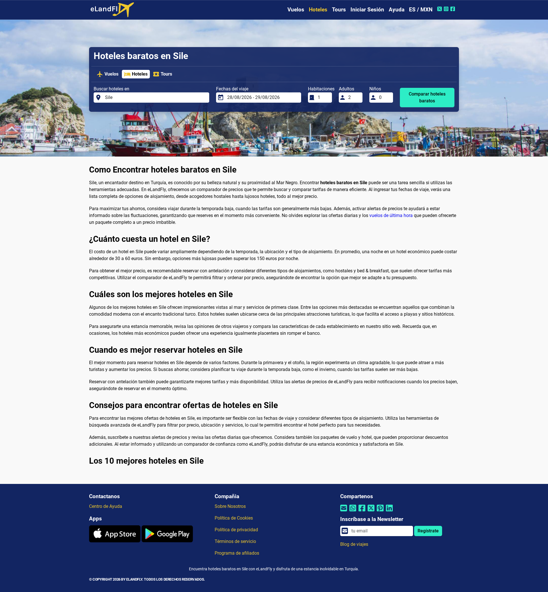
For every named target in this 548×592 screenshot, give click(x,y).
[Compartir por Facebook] (361, 511)
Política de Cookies (234, 518)
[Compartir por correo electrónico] (343, 511)
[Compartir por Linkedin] (389, 511)
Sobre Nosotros (230, 506)
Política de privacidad (236, 529)
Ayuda (396, 9)
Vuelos (295, 9)
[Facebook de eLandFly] (453, 8)
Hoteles (318, 9)
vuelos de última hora (391, 215)
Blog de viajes (354, 544)
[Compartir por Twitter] (371, 511)
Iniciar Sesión (367, 9)
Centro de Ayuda (105, 506)
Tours (339, 9)
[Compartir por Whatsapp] (352, 511)
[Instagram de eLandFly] (447, 8)
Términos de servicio (235, 541)
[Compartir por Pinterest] (380, 511)
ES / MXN (420, 9)
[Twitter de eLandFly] (440, 8)
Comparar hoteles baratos (427, 97)
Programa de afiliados (237, 553)
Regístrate (428, 531)
